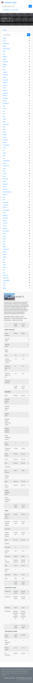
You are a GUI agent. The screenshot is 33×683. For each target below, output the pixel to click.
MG (4, 197)
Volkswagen (6, 280)
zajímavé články (20, 678)
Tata (4, 259)
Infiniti (4, 142)
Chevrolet (5, 80)
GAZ (4, 116)
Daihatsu (5, 93)
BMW (4, 59)
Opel (4, 212)
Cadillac (5, 72)
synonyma (29, 678)
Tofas (4, 264)
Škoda (4, 246)
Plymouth (5, 218)
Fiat (4, 111)
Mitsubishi (6, 202)
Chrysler (5, 82)
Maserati (5, 184)
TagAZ (4, 257)
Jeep (4, 155)
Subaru (5, 252)
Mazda (4, 186)
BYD (4, 69)
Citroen (5, 85)
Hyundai (5, 140)
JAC (4, 150)
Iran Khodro (6, 145)
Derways (5, 98)
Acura (8, 21)
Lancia (4, 163)
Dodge (4, 101)
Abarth (5, 38)
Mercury (5, 194)
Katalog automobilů (9, 678)
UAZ (4, 272)
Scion (4, 241)
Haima (4, 132)
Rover (4, 233)
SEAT (4, 244)
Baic (4, 54)
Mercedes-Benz (7, 192)
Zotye (4, 288)
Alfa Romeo (6, 43)
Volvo (4, 283)
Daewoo (5, 90)
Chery (4, 77)
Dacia (4, 87)
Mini (4, 199)
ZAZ (4, 285)
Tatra (4, 262)
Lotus (4, 176)
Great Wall (6, 124)
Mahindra (5, 179)
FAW (4, 106)
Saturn (4, 238)
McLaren (5, 189)
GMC (4, 121)
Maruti (4, 181)
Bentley (5, 56)
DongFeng (6, 103)
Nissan (4, 207)
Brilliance (5, 61)
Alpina (4, 46)
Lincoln (5, 173)
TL (12, 21)
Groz (4, 127)
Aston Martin (6, 48)
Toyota (4, 267)
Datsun (5, 95)
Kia (3, 158)
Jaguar (4, 153)
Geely (4, 119)
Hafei (4, 129)
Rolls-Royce (6, 231)
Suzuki (4, 254)
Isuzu (4, 147)
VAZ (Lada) (6, 278)
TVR (4, 270)
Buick (4, 67)
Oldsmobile (6, 210)
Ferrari (4, 108)
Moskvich (5, 205)
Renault (5, 228)
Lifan (4, 171)
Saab (4, 236)
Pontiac (5, 220)
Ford (4, 114)
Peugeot (5, 215)
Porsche (5, 223)
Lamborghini (6, 160)
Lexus (4, 168)
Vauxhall (5, 275)
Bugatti (5, 64)
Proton (5, 225)
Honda (4, 137)
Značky (3, 21)
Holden (5, 134)
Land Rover (6, 166)
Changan (5, 75)
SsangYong (6, 249)
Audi (4, 51)
